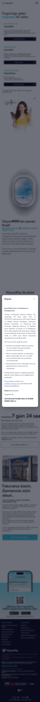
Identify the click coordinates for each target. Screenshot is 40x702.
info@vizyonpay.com (11, 384)
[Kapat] (34, 299)
